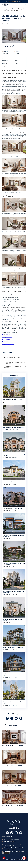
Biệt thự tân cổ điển (7, 337)
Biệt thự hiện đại (6, 334)
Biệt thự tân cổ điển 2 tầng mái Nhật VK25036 (13, 482)
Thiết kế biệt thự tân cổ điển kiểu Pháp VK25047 (14, 427)
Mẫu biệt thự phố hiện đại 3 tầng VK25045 (12, 508)
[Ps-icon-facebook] (7, 718)
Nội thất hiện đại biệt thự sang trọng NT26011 (12, 745)
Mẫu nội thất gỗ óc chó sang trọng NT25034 (12, 765)
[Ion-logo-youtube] (16, 718)
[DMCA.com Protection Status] (6, 852)
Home (3, 9)
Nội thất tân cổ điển (6, 341)
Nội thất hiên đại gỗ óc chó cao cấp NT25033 (12, 805)
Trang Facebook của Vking (8, 344)
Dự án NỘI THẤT (9, 9)
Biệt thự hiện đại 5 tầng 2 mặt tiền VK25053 (13, 647)
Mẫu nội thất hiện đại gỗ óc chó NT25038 (11, 785)
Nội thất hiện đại (6, 339)
